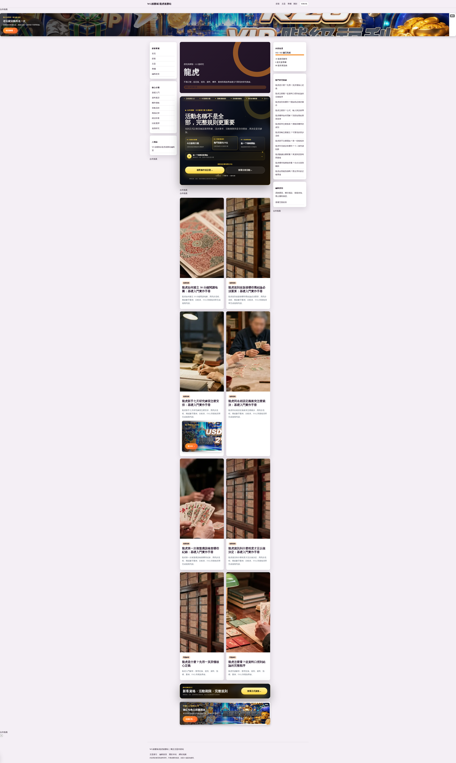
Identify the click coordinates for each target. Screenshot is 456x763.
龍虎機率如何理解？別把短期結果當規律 (289, 117)
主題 (283, 4)
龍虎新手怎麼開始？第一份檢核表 (289, 141)
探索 (278, 4)
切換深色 (304, 4)
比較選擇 (155, 123)
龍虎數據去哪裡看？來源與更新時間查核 (289, 156)
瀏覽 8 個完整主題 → (192, 87)
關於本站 (173, 754)
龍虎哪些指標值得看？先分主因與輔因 (289, 164)
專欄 (289, 4)
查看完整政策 (281, 202)
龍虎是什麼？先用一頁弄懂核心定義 (289, 86)
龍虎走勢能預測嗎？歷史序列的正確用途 (289, 173)
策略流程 (155, 108)
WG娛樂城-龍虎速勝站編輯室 (163, 148)
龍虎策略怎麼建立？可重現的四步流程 (289, 134)
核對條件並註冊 (205, 170)
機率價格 (155, 103)
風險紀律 (155, 113)
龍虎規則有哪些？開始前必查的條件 (289, 103)
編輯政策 (155, 74)
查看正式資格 (254, 691)
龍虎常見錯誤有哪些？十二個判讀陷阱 (289, 147)
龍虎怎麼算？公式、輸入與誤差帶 (289, 110)
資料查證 (155, 98)
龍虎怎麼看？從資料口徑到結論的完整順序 (289, 95)
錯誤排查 (155, 118)
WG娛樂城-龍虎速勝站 (159, 3)
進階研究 (155, 128)
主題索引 (153, 754)
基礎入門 (155, 93)
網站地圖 (182, 754)
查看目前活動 (245, 170)
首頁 (154, 54)
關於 (295, 4)
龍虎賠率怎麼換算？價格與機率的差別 (289, 125)
